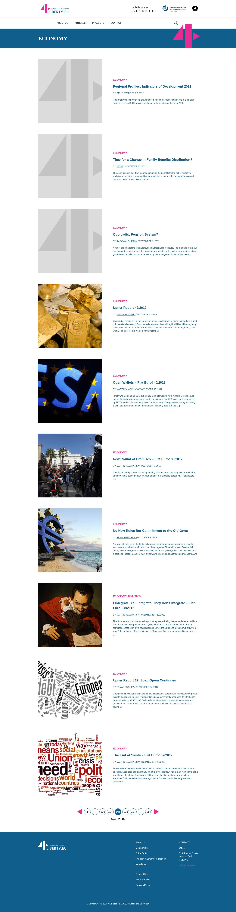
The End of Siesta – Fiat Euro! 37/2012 (142, 755)
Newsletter (141, 864)
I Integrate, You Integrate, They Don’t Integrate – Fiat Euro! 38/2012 (154, 605)
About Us (62, 23)
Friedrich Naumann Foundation (151, 859)
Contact (116, 23)
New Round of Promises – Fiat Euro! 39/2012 (147, 459)
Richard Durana (126, 537)
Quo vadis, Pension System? (135, 234)
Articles (80, 23)
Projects (98, 23)
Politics (134, 596)
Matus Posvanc (125, 314)
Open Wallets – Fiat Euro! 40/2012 (139, 382)
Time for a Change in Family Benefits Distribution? (152, 159)
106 (125, 811)
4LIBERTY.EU (115, 904)
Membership (142, 848)
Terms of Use (142, 874)
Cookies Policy (143, 885)
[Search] (176, 23)
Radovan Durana (126, 241)
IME (118, 93)
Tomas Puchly (125, 687)
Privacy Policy (142, 879)
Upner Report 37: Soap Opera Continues (144, 680)
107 (133, 811)
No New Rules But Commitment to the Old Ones (150, 530)
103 (103, 811)
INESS (119, 166)
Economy (120, 79)
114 (148, 811)
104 (110, 811)
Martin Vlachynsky (128, 389)
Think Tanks (141, 853)
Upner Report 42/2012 (129, 307)
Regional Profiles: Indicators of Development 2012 (152, 86)
